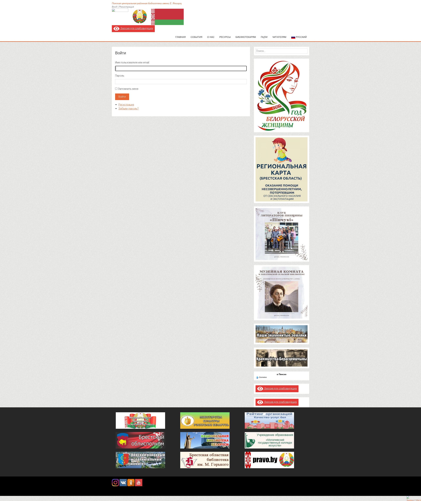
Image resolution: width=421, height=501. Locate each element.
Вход (114, 6)
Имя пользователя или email (132, 62)
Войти (122, 96)
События (196, 37)
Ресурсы (225, 37)
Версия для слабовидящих (136, 28)
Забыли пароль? (128, 108)
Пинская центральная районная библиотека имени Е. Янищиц (147, 3)
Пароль (119, 75)
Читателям (279, 37)
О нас (210, 37)
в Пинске (281, 374)
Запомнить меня (128, 88)
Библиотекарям (245, 37)
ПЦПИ (264, 37)
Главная (180, 37)
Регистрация (126, 6)
